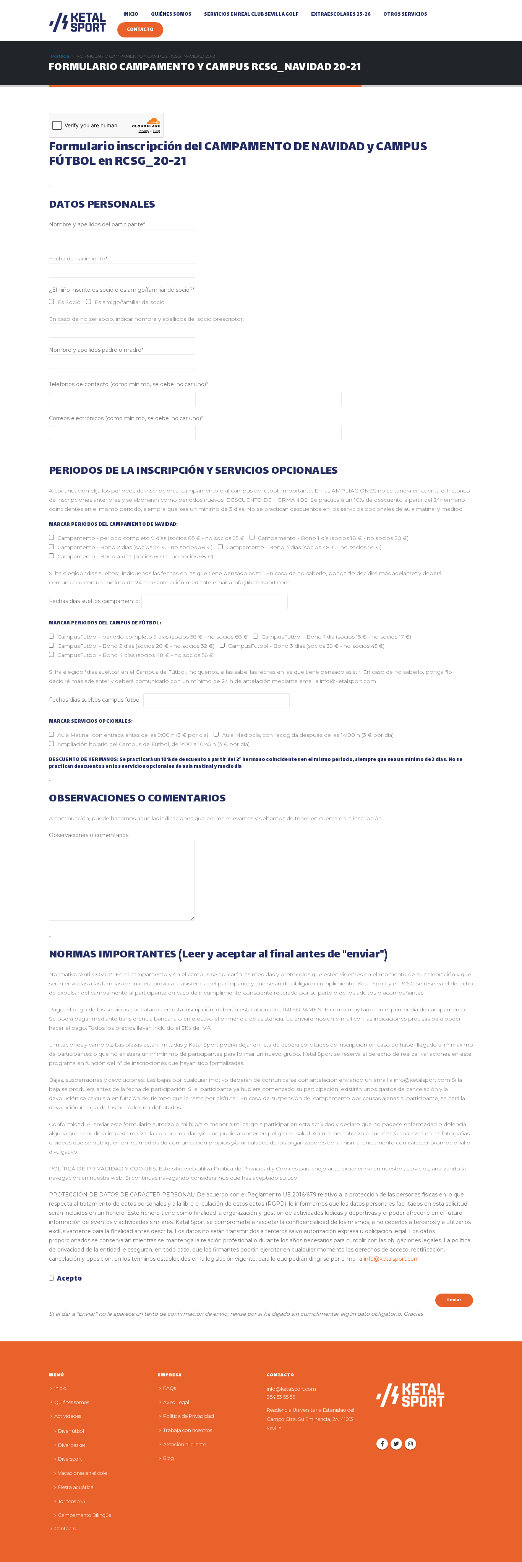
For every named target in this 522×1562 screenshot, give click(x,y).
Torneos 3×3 (71, 1501)
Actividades (67, 1416)
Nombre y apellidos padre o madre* (96, 349)
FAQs (169, 1388)
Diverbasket (72, 1445)
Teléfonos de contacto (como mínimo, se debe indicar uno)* (128, 384)
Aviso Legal (176, 1402)
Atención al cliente (184, 1444)
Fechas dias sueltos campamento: (95, 601)
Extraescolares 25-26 (341, 14)
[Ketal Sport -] (77, 22)
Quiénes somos (171, 14)
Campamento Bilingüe (84, 1515)
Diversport (70, 1459)
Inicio (130, 14)
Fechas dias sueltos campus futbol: (96, 699)
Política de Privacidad (188, 1416)
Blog (168, 1458)
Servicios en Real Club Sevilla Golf (251, 14)
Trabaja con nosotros (187, 1430)
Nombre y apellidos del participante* (97, 224)
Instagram (410, 1444)
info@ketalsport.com (392, 1258)
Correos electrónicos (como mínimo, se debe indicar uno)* (126, 418)
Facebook (382, 1444)
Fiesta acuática (76, 1487)
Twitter (396, 1444)
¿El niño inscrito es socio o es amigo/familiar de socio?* (122, 289)
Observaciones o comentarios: (89, 835)
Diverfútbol (71, 1431)
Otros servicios (405, 14)
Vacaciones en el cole (82, 1473)
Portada (60, 56)
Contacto (140, 30)
